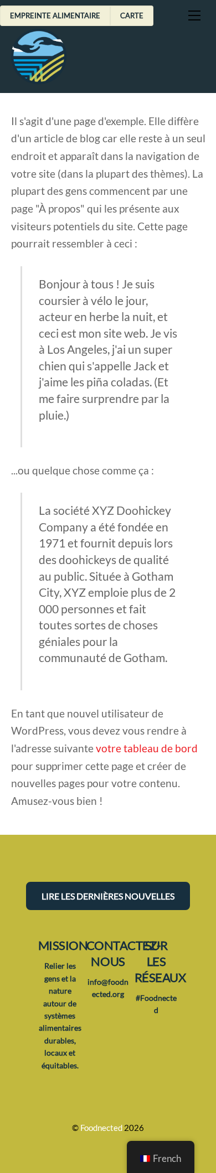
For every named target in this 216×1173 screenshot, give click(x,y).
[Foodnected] (38, 79)
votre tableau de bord (147, 748)
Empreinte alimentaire (55, 15)
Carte (131, 15)
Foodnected (101, 1128)
